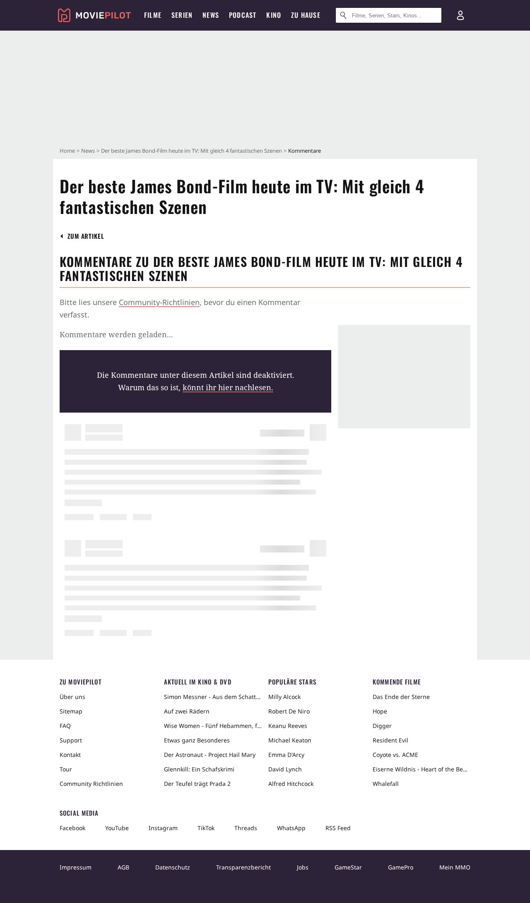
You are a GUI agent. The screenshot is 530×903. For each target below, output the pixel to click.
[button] (86, 236)
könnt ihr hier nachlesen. (228, 387)
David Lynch (285, 769)
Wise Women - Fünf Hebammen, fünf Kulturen (213, 726)
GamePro (400, 867)
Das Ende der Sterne (401, 697)
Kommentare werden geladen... (116, 334)
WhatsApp (291, 828)
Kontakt (70, 755)
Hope (380, 711)
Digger (382, 726)
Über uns (72, 697)
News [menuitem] (210, 15)
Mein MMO (454, 867)
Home (67, 150)
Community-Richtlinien (159, 302)
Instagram (163, 828)
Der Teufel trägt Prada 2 (197, 784)
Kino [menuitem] (273, 15)
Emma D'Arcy (286, 755)
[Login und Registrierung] (460, 15)
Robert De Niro (289, 711)
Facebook (72, 828)
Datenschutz (172, 867)
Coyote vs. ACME (395, 755)
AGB (123, 867)
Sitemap (71, 711)
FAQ (65, 726)
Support (71, 740)
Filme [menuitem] (152, 15)
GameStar (348, 867)
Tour (66, 769)
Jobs (302, 867)
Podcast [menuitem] (242, 15)
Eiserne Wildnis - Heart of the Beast (421, 769)
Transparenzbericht (243, 867)
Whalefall (386, 784)
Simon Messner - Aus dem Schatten (213, 697)
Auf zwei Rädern (187, 711)
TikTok (206, 828)
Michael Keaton (289, 740)
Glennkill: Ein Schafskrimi (199, 769)
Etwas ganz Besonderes (197, 740)
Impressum (76, 867)
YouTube (117, 828)
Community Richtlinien (91, 784)
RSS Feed (338, 828)
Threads (245, 828)
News (88, 150)
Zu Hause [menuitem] (305, 15)
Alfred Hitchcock (290, 784)
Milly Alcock (284, 697)
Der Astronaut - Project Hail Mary (209, 755)
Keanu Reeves (287, 726)
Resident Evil (390, 740)
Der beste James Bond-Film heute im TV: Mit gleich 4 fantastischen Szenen (191, 150)
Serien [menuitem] (182, 15)
